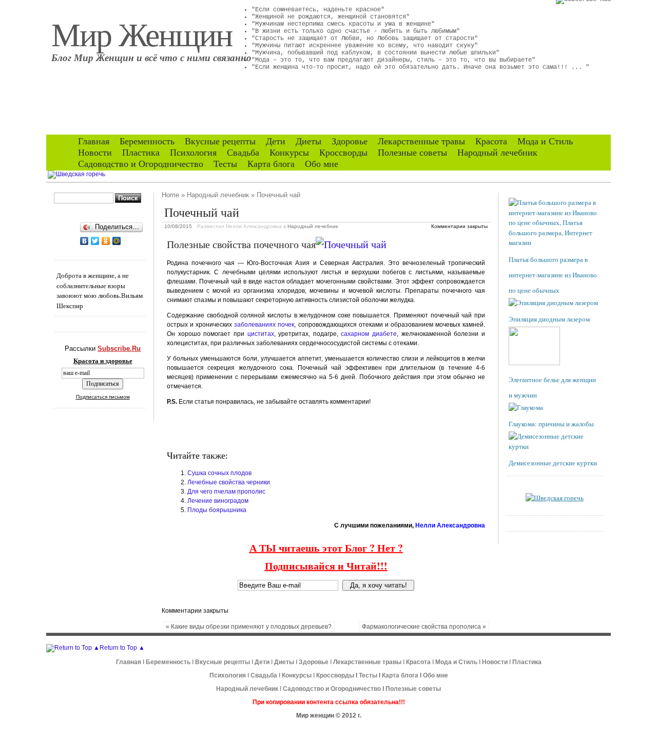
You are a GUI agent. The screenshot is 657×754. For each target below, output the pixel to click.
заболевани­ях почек (264, 324)
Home (170, 195)
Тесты (225, 164)
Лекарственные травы (421, 141)
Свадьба (243, 152)
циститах (260, 333)
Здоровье (350, 141)
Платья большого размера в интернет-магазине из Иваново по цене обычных (553, 275)
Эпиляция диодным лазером (549, 319)
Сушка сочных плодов (219, 473)
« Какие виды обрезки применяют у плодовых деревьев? (249, 626)
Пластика (141, 152)
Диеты (308, 141)
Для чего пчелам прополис (226, 491)
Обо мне (321, 164)
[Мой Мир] (116, 241)
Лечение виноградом (217, 500)
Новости (95, 152)
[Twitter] (95, 241)
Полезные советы (412, 152)
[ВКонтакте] (84, 241)
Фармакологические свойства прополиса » (424, 626)
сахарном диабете (369, 333)
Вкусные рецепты (220, 141)
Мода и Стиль (545, 141)
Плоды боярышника (216, 510)
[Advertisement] (287, 427)
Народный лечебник (497, 152)
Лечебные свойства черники (228, 482)
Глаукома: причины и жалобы (551, 423)
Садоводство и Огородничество (140, 164)
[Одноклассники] (106, 241)
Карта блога (271, 164)
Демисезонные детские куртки (553, 462)
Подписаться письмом (103, 397)
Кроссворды (343, 152)
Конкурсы (289, 152)
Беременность (147, 141)
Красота (491, 141)
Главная (93, 141)
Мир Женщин (141, 33)
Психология (193, 152)
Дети (275, 141)
